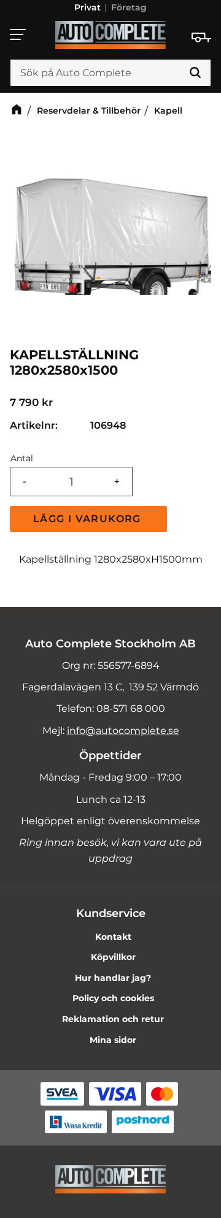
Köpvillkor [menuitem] (113, 956)
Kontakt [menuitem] (113, 936)
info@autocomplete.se (123, 730)
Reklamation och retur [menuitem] (113, 1019)
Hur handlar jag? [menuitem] (113, 977)
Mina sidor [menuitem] (113, 1039)
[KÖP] (88, 519)
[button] (18, 34)
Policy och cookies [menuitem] (113, 998)
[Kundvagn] (201, 37)
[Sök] (195, 73)
